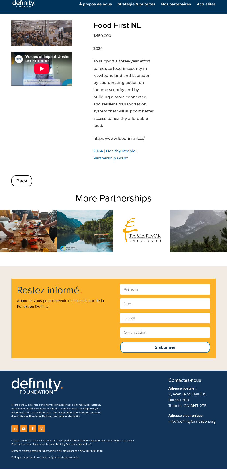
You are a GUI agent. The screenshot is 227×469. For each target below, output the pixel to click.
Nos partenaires (176, 4)
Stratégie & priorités (136, 4)
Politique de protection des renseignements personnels (44, 457)
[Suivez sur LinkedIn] (14, 428)
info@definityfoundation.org (192, 421)
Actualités (206, 4)
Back (21, 181)
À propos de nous (95, 4)
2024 (98, 151)
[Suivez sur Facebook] (32, 428)
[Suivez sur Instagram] (41, 428)
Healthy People (120, 151)
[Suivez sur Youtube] (23, 428)
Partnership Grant (110, 158)
